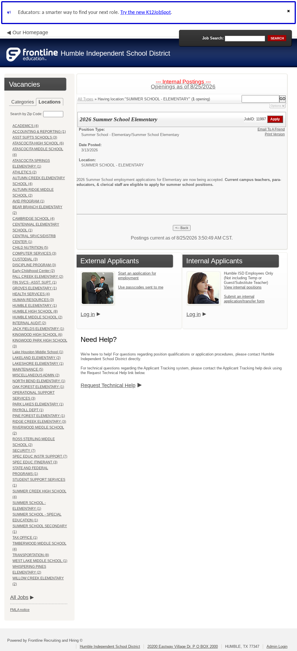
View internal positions (243, 287)
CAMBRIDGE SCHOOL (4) (33, 219)
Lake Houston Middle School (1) (37, 352)
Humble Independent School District (110, 646)
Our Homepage (30, 32)
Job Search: (213, 38)
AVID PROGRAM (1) (28, 201)
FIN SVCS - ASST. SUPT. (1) (34, 282)
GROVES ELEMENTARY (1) (34, 288)
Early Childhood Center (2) (33, 271)
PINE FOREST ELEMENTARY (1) (38, 416)
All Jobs (19, 597)
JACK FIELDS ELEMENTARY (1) (38, 329)
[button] (289, 12)
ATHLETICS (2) (24, 172)
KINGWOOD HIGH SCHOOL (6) (37, 335)
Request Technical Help (108, 385)
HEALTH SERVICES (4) (31, 294)
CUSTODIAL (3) (25, 259)
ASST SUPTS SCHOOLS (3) (34, 137)
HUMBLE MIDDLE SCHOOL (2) (37, 317)
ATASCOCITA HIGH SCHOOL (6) (38, 143)
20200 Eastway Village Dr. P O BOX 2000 (182, 646)
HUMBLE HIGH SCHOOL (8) (35, 311)
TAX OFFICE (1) (24, 538)
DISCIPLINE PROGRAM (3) (34, 265)
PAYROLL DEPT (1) (28, 410)
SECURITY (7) (23, 451)
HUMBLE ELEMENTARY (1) (34, 306)
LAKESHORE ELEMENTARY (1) (38, 364)
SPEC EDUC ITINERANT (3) (34, 462)
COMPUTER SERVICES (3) (34, 253)
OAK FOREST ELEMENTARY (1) (38, 387)
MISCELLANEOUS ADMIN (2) (35, 375)
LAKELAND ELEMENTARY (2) (36, 358)
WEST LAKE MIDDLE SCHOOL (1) (39, 561)
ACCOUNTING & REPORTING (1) (39, 132)
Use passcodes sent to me (140, 287)
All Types (85, 99)
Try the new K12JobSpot (145, 12)
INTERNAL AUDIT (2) (29, 323)
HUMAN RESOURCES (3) (33, 300)
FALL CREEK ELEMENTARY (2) (37, 277)
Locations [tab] (50, 101)
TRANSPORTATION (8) (30, 555)
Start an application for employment (137, 275)
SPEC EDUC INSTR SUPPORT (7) (39, 456)
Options (276, 105)
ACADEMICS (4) (25, 126)
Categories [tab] (22, 101)
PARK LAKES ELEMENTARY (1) (38, 404)
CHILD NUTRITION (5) (30, 248)
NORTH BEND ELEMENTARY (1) (38, 381)
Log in (88, 314)
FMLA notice (20, 610)
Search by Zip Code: (26, 114)
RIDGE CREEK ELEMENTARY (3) (39, 422)
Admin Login (277, 646)
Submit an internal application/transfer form (244, 298)
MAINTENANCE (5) (27, 369)
